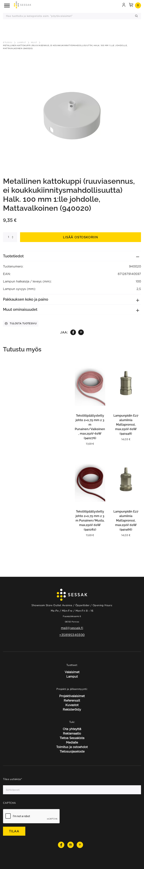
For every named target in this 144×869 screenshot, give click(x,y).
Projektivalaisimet (72, 696)
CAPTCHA (9, 803)
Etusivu (7, 42)
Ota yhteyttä (72, 729)
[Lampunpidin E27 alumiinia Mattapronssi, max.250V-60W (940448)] (126, 383)
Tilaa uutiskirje (12, 779)
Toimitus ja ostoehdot (72, 747)
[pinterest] (81, 332)
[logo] (22, 5)
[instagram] (70, 845)
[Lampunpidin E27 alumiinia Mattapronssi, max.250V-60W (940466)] (126, 479)
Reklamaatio (72, 733)
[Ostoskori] (131, 5)
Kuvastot (72, 705)
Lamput (21, 42)
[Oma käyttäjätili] (123, 5)
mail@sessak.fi (72, 628)
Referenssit (72, 700)
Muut (34, 42)
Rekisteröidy (72, 709)
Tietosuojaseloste (72, 751)
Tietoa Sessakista (72, 738)
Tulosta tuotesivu (23, 323)
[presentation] (31, 816)
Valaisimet (72, 672)
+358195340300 (72, 635)
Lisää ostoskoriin (80, 237)
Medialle (72, 742)
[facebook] (73, 332)
